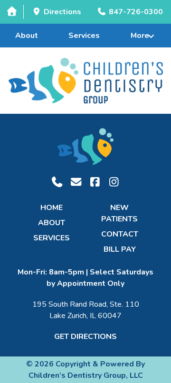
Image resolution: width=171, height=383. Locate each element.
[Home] (12, 11)
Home (51, 207)
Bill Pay (120, 249)
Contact (119, 234)
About (26, 35)
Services (84, 35)
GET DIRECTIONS (85, 336)
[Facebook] (95, 182)
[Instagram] (114, 182)
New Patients (119, 213)
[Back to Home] (86, 80)
